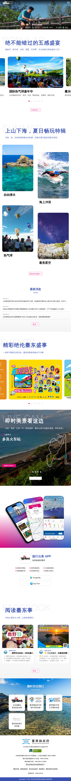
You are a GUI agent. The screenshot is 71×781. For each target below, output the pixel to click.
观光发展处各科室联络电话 (35, 764)
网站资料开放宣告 (52, 769)
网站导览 (16, 769)
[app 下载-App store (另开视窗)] (35, 583)
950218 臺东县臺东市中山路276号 (36, 747)
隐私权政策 (24, 769)
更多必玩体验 (35, 273)
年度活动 (34, 110)
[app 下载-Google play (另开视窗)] (35, 577)
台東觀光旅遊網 (8, 3)
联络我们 (42, 769)
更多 (34, 324)
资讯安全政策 (33, 769)
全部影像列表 (34, 478)
